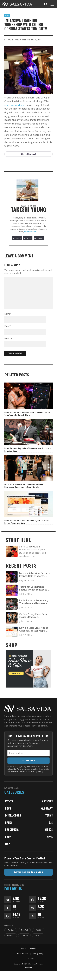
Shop (8, 836)
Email (7, 326)
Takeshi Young (13, 39)
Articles (47, 801)
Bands (8, 822)
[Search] (45, 4)
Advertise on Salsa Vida (28, 872)
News (7, 15)
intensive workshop (15, 105)
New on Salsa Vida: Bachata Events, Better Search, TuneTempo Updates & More (27, 413)
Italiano (38, 935)
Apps (50, 836)
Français (24, 935)
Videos (49, 829)
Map (7, 843)
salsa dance (10, 722)
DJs (51, 822)
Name (7, 313)
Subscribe (28, 760)
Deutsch (10, 935)
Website (8, 338)
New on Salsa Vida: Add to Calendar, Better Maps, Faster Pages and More (26, 521)
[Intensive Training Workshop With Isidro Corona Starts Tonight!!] (28, 70)
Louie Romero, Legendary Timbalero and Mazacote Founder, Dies (27, 449)
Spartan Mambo (31, 232)
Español (24, 930)
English (11, 930)
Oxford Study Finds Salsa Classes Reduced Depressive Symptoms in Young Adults (23, 485)
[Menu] (52, 4)
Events (9, 801)
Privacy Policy (37, 771)
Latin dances (34, 722)
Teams (49, 815)
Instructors (13, 815)
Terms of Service (19, 771)
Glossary (47, 808)
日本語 (38, 930)
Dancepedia (12, 829)
